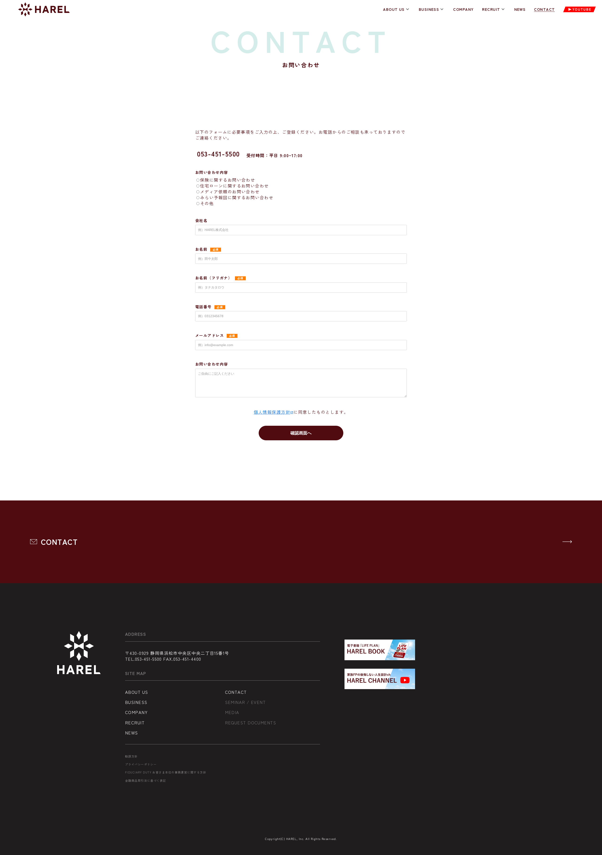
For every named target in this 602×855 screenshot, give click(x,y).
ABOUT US (394, 9)
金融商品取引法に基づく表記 (145, 780)
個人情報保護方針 (274, 412)
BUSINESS (429, 9)
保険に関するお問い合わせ (227, 180)
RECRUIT (491, 9)
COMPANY (463, 9)
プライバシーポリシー (141, 764)
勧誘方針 (131, 756)
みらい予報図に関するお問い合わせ (236, 197)
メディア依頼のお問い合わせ (230, 191)
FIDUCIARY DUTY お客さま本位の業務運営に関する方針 (165, 772)
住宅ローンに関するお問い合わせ (234, 186)
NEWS (520, 9)
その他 (207, 203)
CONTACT (544, 9)
